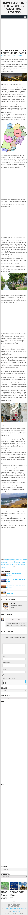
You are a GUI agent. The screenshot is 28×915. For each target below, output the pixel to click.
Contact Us (14, 913)
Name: (4, 656)
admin (2, 55)
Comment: (5, 642)
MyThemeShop (16, 911)
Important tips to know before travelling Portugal (15, 559)
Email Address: (6, 662)
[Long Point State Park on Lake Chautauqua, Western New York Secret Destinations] (5, 886)
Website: (4, 669)
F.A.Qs (21, 913)
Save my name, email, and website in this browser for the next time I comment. (13, 677)
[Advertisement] (14, 35)
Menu (3, 17)
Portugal (13, 55)
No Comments (4, 576)
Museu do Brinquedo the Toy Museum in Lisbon (12, 560)
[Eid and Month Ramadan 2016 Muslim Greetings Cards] (14, 886)
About (7, 913)
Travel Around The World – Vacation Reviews (14, 7)
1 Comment (19, 55)
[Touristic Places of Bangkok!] (23, 886)
